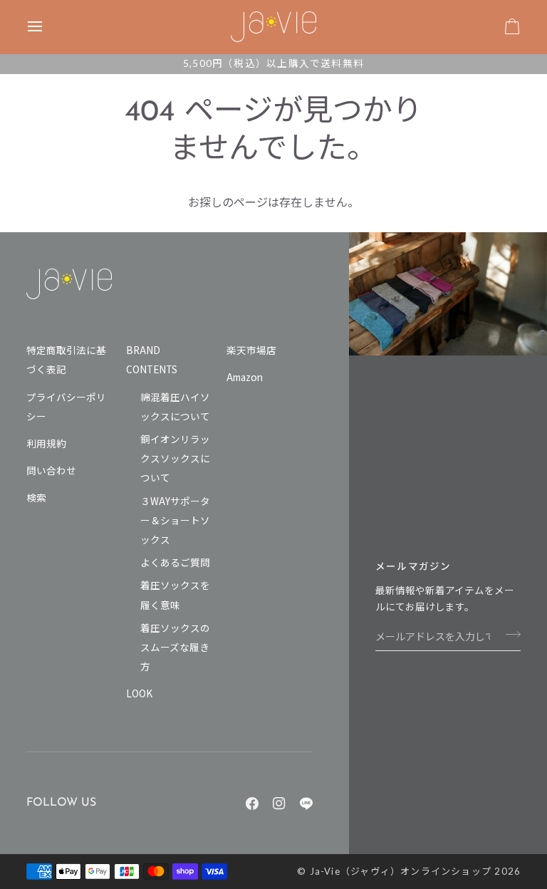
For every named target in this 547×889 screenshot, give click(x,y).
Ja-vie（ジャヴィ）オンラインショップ (401, 871)
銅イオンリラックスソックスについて (175, 458)
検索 (36, 497)
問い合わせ (51, 470)
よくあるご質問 (175, 562)
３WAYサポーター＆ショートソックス (175, 520)
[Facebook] (252, 803)
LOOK (139, 693)
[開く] (47, 26)
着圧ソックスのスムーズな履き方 (175, 646)
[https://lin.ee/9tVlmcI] (306, 803)
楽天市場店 (251, 350)
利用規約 (46, 443)
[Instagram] (279, 803)
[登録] (509, 634)
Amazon (244, 377)
